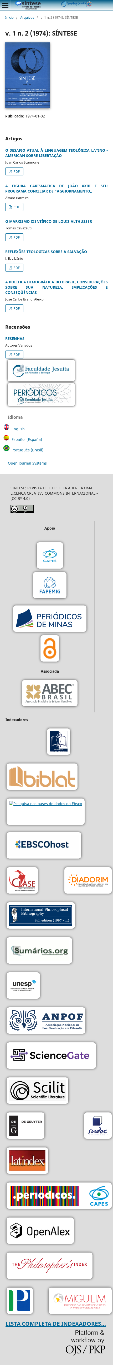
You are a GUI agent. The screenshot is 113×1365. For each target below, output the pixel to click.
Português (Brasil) (27, 449)
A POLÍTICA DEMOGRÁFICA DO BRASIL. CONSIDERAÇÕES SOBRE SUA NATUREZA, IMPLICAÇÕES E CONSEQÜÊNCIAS (56, 287)
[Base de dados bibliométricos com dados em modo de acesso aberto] (40, 1231)
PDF (16, 171)
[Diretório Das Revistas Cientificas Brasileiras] (80, 1301)
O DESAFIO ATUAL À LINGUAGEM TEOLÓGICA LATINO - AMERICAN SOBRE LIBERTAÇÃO (56, 153)
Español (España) (27, 439)
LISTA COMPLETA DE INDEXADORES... (56, 1323)
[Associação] (46, 1021)
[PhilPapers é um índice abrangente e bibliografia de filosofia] (20, 1301)
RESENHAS (14, 338)
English (18, 428)
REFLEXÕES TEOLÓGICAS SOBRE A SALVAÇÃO (46, 251)
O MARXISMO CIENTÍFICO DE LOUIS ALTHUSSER (48, 221)
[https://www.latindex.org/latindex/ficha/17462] (27, 1161)
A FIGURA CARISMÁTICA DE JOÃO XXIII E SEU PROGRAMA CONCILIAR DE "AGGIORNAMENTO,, (56, 188)
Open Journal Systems (27, 463)
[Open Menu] (5, 5)
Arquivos (27, 17)
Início (9, 17)
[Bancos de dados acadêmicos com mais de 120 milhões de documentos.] (51, 1056)
